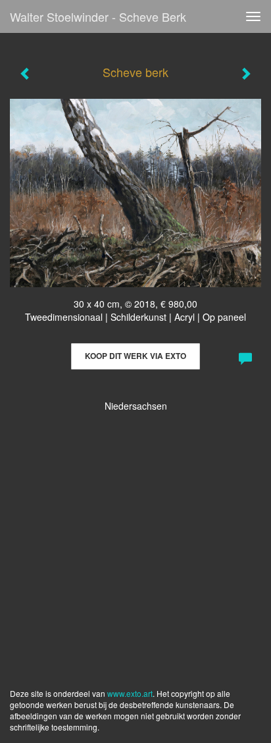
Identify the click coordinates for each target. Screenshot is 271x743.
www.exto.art (130, 693)
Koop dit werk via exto (135, 356)
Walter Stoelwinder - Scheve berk (98, 16)
